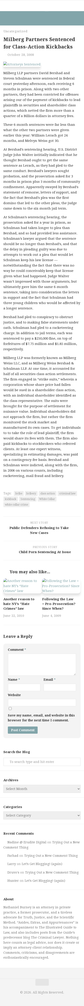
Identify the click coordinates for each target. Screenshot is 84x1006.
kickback (10, 499)
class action (47, 493)
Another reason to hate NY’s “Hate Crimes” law (18, 604)
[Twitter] (46, 18)
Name (14, 679)
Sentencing (28, 499)
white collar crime (16, 504)
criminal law (67, 493)
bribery (31, 493)
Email (49, 679)
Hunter (13, 880)
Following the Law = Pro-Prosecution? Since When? (58, 604)
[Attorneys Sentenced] (22, 64)
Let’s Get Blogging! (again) (42, 864)
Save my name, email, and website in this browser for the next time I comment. (41, 718)
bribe (18, 493)
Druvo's (13, 872)
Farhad (12, 855)
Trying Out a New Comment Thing (51, 855)
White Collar (47, 499)
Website (14, 695)
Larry (11, 864)
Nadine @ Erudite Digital (26, 842)
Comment (17, 649)
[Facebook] (37, 18)
